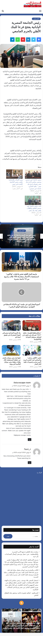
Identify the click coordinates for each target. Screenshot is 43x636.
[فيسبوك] (39, 39)
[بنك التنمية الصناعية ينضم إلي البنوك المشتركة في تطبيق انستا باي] (11, 325)
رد (29, 439)
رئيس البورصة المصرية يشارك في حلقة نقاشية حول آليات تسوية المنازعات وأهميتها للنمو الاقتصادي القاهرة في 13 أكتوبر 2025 (21, 238)
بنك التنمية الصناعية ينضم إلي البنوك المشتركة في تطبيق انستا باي (11, 335)
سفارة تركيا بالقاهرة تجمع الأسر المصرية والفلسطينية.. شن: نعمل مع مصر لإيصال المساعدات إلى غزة (21, 554)
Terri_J (27, 449)
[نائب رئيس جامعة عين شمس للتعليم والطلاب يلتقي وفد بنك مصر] (33, 200)
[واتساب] (17, 39)
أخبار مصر (36, 19)
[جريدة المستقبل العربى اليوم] (32, 4)
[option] (21, 236)
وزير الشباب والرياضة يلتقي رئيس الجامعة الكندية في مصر (16, 182)
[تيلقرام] (12, 39)
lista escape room (22, 382)
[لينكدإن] (28, 39)
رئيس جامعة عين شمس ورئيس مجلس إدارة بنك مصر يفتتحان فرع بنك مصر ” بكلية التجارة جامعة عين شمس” (33, 184)
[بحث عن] (3, 11)
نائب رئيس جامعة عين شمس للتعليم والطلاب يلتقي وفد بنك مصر (34, 208)
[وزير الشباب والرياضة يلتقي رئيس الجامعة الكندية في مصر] (14, 174)
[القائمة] (40, 11)
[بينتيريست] (23, 39)
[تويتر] (33, 39)
